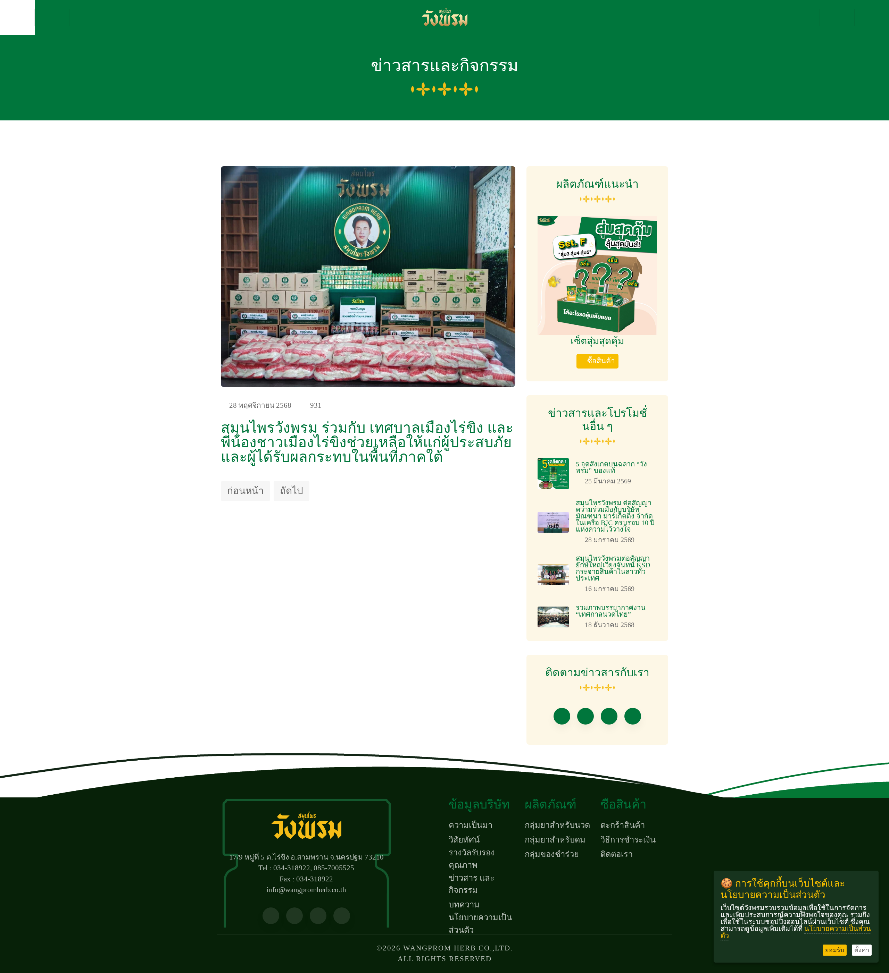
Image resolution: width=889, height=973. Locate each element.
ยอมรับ (834, 950)
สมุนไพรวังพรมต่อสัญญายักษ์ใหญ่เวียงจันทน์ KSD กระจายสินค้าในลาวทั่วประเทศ (613, 568)
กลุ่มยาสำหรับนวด (557, 825)
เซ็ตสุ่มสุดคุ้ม (597, 341)
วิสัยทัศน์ (464, 839)
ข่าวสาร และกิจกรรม (472, 884)
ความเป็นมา (470, 825)
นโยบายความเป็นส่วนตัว (480, 923)
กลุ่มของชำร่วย (552, 854)
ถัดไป (291, 490)
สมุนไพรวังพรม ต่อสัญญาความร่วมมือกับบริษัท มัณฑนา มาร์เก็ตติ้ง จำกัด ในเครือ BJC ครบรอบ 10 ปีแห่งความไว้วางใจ (615, 516)
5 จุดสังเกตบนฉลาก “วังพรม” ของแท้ (611, 467)
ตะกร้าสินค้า (622, 825)
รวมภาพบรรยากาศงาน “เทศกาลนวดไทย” (611, 611)
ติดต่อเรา (616, 854)
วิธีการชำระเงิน (628, 839)
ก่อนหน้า (245, 490)
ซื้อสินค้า (601, 361)
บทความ (464, 904)
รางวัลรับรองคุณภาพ (472, 859)
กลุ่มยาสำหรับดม (555, 839)
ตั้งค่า (861, 950)
